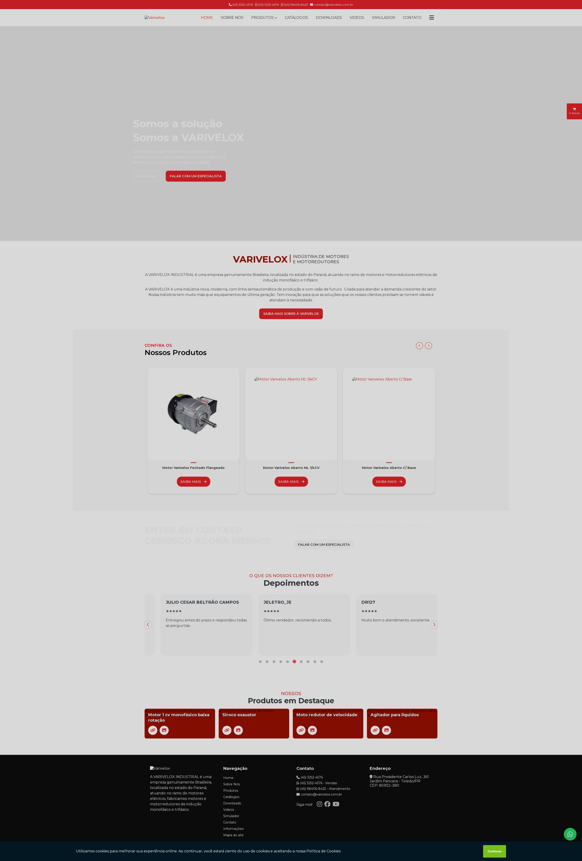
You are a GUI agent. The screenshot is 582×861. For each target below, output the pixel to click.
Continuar (495, 851)
